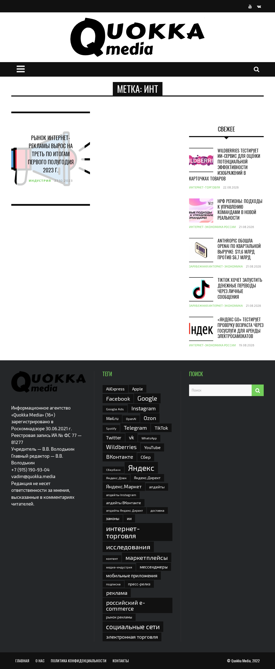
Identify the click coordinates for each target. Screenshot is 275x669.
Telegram (135, 427)
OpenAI (131, 419)
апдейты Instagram (121, 495)
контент (112, 558)
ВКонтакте (119, 456)
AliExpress (115, 388)
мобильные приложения (131, 575)
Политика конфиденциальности (78, 660)
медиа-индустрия (119, 567)
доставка (157, 510)
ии (129, 518)
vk (131, 437)
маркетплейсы (146, 557)
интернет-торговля (123, 531)
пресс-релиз (139, 584)
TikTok (161, 428)
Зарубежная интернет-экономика (216, 266)
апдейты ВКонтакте (123, 502)
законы (112, 518)
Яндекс (141, 467)
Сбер (146, 457)
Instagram (143, 408)
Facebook (118, 398)
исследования (128, 547)
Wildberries (121, 446)
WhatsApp (149, 438)
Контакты (121, 660)
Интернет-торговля (204, 187)
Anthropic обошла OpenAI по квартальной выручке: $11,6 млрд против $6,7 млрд (239, 249)
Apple (137, 388)
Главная (22, 660)
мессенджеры (154, 566)
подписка (113, 584)
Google (147, 398)
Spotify (111, 428)
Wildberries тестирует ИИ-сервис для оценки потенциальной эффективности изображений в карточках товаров (224, 164)
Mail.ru (112, 418)
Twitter (113, 437)
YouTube (152, 447)
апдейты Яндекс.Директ (124, 510)
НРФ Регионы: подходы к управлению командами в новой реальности (240, 209)
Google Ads (115, 409)
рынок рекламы (119, 617)
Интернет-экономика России (212, 227)
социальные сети (133, 626)
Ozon (150, 418)
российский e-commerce (125, 605)
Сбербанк (113, 469)
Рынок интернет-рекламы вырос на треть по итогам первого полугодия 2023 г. (51, 154)
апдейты (157, 487)
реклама (116, 593)
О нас (40, 660)
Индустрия (40, 180)
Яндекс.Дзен (116, 478)
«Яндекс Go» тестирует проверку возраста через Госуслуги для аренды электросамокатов (240, 327)
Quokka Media (241, 660)
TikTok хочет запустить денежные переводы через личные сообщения (240, 288)
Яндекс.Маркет (124, 486)
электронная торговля (132, 637)
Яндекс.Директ (147, 477)
